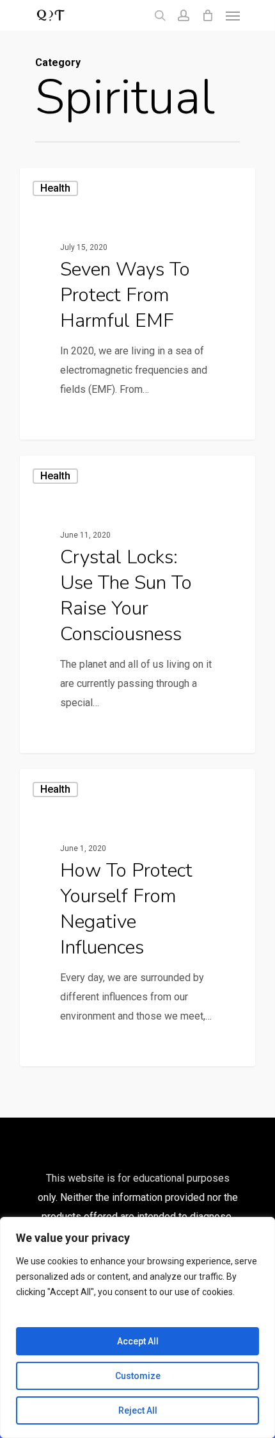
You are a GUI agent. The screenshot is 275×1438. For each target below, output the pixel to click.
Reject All (137, 1410)
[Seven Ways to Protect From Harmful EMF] (137, 304)
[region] (137, 1327)
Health (55, 188)
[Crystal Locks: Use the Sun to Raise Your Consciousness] (137, 604)
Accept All (138, 1341)
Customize (138, 1376)
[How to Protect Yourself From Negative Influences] (137, 917)
